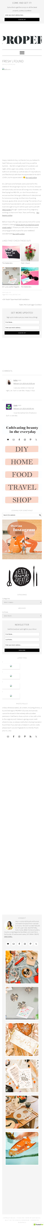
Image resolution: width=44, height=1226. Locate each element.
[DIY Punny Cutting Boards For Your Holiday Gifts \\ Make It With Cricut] (22, 1039)
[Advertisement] (19, 352)
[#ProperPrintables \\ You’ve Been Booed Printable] (22, 1075)
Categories (6, 598)
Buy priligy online (19, 234)
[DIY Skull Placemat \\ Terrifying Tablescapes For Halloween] (22, 1112)
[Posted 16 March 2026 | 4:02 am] (11, 666)
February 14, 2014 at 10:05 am (24, 383)
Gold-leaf (15, 294)
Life (10, 292)
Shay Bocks (36, 1218)
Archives (5, 612)
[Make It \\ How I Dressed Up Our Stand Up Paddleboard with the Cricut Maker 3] (22, 1148)
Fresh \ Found (25, 263)
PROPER (22, 35)
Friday (10, 294)
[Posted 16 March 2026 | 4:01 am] (11, 676)
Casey (15, 405)
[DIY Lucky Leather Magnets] (22, 1003)
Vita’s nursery (7, 209)
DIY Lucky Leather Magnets (10, 287)
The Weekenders (7, 263)
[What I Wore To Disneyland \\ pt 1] (22, 967)
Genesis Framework (22, 1220)
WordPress (22, 1222)
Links (19, 294)
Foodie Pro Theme (23, 1218)
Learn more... (8, 936)
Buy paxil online (31, 177)
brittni (15, 380)
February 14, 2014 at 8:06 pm (23, 408)
